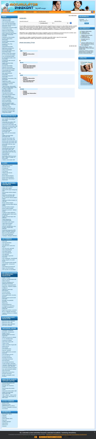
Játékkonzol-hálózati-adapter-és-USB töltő (9, 201)
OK (36, 437)
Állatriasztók (5, 302)
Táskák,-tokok (5, 343)
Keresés (67, 12)
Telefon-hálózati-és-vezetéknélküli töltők (6, 220)
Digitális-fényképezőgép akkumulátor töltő (7, 136)
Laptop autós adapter (7, 188)
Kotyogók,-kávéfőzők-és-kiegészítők (8, 308)
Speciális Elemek (6, 166)
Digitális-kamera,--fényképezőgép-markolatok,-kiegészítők (8, 334)
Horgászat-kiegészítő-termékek (9, 98)
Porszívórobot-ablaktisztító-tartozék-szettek (8, 383)
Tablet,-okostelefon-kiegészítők (9, 344)
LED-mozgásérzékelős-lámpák (9, 262)
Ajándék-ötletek (5, 403)
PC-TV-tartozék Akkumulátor (8, 54)
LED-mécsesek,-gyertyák (8, 248)
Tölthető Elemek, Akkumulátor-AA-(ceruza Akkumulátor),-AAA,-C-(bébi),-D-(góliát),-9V (9, 87)
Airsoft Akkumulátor (6, 91)
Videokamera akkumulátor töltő (9, 124)
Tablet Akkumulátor (6, 20)
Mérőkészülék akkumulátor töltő (9, 141)
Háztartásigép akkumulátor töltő (9, 142)
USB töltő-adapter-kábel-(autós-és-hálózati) (9, 214)
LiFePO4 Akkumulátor (7, 29)
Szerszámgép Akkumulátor (8, 21)
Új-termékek (5, 408)
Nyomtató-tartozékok (7, 357)
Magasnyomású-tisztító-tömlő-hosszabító (9, 298)
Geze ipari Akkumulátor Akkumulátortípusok (29, 81)
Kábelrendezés (5, 346)
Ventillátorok (5, 288)
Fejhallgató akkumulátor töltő (8, 146)
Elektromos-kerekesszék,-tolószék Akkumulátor (8, 49)
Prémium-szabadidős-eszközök (9, 407)
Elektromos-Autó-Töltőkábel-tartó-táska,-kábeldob (8, 324)
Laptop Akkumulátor (6, 18)
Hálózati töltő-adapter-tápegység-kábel (9, 190)
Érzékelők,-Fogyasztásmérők (9, 285)
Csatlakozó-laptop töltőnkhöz (8, 212)
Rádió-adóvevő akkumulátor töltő (9, 126)
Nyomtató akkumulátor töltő (8, 138)
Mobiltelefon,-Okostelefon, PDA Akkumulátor (9, 79)
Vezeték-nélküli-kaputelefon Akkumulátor (8, 42)
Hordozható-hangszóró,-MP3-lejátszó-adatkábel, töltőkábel (9, 231)
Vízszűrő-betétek (6, 292)
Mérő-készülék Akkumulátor (8, 68)
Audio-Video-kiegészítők (7, 341)
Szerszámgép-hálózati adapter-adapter (9, 193)
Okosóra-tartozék (6, 356)
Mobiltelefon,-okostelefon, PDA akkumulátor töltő (9, 128)
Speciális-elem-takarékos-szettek (8, 386)
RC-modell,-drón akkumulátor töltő (9, 133)
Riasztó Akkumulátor (7, 101)
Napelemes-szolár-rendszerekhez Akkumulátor (8, 81)
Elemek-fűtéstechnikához (8, 175)
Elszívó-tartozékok (6, 293)
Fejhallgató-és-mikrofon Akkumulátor (7, 84)
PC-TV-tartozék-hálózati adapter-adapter (9, 198)
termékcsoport (42, 21)
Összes (25, 52)
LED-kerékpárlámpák (7, 249)
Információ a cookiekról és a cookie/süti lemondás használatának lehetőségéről (66, 434)
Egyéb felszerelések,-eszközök (9, 310)
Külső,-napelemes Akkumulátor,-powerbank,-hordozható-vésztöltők (9, 34)
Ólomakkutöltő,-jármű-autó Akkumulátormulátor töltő (8, 149)
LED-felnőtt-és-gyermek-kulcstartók (8, 256)
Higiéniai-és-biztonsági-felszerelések (7, 290)
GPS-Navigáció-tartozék (7, 354)
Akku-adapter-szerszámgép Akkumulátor (8, 120)
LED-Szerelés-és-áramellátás (9, 269)
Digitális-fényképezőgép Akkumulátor (7, 64)
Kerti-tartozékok (5, 360)
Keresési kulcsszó (24, 21)
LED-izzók (4, 241)
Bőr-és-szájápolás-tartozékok (9, 311)
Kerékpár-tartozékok (7, 373)
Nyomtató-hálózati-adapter (8, 206)
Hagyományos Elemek (7, 165)
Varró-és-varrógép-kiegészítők (9, 279)
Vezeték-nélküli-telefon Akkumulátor (7, 39)
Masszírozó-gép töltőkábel (8, 232)
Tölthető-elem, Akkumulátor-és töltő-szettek (9, 397)
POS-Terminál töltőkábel (7, 234)
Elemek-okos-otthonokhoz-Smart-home (8, 179)
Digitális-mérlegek (6, 277)
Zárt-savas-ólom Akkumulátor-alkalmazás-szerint (9, 25)
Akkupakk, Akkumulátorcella (8, 108)
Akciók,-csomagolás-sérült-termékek (8, 376)
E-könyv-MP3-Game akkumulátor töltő (7, 131)
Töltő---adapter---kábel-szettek (9, 395)
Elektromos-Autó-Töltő (7, 322)
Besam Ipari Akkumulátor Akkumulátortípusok (29, 67)
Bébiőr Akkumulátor (6, 71)
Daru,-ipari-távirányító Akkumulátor (7, 74)
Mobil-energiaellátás (6, 100)
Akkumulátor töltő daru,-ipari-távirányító (8, 145)
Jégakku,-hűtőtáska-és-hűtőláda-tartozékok (9, 313)
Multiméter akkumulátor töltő (8, 139)
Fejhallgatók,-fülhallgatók (7, 330)
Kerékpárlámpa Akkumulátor (8, 109)
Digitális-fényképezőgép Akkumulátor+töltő (7, 393)
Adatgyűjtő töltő (5, 154)
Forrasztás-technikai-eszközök (9, 367)
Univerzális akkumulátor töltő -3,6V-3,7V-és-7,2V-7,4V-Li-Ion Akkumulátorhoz (9, 152)
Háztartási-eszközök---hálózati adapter (9, 210)
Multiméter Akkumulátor (7, 67)
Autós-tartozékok (6, 370)
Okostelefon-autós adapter (8, 221)
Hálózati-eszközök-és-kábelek (9, 337)
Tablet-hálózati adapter (7, 223)
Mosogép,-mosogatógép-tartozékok (8, 301)
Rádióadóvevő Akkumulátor (8, 37)
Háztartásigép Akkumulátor (8, 70)
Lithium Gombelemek (7, 169)
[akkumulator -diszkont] (19, 8)
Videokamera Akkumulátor (8, 32)
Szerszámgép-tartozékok (8, 362)
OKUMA (25, 92)
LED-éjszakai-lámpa (6, 242)
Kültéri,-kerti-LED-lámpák (8, 268)
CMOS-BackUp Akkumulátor (8, 94)
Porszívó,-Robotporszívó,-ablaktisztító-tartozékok (8, 283)
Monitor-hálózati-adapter (7, 202)
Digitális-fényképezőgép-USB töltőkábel (8, 217)
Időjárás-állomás (6, 280)
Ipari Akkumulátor (6, 90)
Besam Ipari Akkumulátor (29, 65)
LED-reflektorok (5, 244)
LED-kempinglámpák (7, 252)
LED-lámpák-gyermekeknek (8, 266)
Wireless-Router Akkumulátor (8, 53)
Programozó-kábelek (7, 340)
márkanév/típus (58, 21)
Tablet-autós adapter (7, 224)
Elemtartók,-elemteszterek (8, 332)
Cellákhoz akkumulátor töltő (8, 159)
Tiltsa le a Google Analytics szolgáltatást (50, 437)
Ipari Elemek (5, 174)
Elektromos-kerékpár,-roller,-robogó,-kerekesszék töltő (8, 195)
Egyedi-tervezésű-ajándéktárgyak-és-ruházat (8, 405)
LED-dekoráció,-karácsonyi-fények (8, 246)
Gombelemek (5, 168)
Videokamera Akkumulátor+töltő (9, 390)
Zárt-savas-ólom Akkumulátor (9, 23)
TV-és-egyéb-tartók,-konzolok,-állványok (9, 296)
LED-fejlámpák (5, 254)
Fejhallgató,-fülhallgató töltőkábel (9, 235)
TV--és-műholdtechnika (7, 338)
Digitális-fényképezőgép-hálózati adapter (9, 205)
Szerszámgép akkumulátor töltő (9, 117)
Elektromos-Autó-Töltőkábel (8, 321)
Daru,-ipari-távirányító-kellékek (9, 369)
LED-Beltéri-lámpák (6, 251)
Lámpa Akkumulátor (6, 106)
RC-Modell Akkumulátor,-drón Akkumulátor (8, 58)
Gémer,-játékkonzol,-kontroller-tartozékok (9, 352)
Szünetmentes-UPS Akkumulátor (9, 27)
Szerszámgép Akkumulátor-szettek (8, 389)
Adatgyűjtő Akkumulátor (7, 46)
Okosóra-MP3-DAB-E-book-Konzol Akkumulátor (8, 51)
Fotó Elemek (5, 171)
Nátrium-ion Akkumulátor (7, 30)
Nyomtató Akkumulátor (7, 65)
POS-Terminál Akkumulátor (8, 56)
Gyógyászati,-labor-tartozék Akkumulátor (8, 61)
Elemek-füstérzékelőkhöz (8, 177)
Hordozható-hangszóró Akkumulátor (7, 76)
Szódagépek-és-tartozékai (8, 305)
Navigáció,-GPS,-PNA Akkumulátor (7, 44)
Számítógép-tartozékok (7, 359)
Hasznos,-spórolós (6, 350)
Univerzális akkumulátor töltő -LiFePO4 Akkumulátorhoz (9, 122)
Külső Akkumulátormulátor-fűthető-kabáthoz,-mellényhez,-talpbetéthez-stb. (9, 104)
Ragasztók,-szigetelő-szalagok (9, 286)
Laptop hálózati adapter (7, 186)
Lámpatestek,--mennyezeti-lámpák (8, 264)
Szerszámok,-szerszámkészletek (6, 348)
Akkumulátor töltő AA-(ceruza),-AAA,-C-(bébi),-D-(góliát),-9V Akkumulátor (9, 157)
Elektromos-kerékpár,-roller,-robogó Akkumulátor (8, 112)
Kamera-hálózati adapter (7, 208)
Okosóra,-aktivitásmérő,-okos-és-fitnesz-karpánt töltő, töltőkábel (9, 227)
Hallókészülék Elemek (7, 172)
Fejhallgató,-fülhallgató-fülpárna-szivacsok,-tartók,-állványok (9, 365)
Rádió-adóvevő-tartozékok (8, 372)
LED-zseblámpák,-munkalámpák (9, 258)
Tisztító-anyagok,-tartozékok (8, 363)
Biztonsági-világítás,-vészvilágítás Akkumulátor (8, 96)
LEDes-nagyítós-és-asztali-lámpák (8, 260)
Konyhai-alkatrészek (7, 304)
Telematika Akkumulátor (7, 93)
